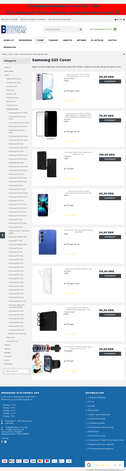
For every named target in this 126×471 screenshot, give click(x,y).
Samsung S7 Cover (16, 241)
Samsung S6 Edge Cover (18, 244)
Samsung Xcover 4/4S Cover (17, 131)
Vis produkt (110, 81)
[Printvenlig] (124, 54)
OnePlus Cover (12, 105)
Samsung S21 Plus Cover (18, 182)
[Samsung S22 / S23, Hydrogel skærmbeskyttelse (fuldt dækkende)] (46, 203)
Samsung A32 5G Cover (17, 301)
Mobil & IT (9, 40)
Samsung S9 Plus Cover (17, 216)
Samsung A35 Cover (16, 290)
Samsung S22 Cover (16, 174)
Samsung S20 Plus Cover (18, 197)
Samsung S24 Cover (16, 151)
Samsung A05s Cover (16, 330)
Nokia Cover (11, 101)
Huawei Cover (12, 86)
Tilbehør (53, 40)
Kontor (112, 40)
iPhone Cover (12, 94)
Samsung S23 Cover (16, 163)
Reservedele (25, 40)
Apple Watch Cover (14, 79)
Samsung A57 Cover (16, 259)
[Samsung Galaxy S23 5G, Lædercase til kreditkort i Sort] (46, 164)
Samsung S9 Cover (16, 219)
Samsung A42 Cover (16, 282)
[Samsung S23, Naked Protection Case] (46, 281)
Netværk (81, 40)
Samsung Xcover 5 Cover (18, 126)
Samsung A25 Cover (16, 311)
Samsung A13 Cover (16, 326)
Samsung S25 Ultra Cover (18, 140)
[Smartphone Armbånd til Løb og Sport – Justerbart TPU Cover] (46, 358)
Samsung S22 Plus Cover (18, 170)
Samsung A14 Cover (16, 322)
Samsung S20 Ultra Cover (18, 193)
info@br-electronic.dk (15, 430)
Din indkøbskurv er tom (101, 29)
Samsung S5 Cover (16, 252)
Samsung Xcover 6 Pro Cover (17, 118)
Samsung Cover (12, 109)
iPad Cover (11, 90)
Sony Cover (11, 337)
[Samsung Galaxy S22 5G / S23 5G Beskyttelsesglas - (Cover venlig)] (46, 86)
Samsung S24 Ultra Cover (18, 148)
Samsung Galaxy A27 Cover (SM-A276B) (17, 306)
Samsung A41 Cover (16, 286)
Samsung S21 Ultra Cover (18, 178)
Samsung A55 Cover (16, 263)
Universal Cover (12, 341)
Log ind (119, 19)
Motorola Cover (12, 98)
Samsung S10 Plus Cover (18, 208)
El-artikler (97, 40)
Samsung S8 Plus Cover (17, 223)
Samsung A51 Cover (16, 278)
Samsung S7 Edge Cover (18, 237)
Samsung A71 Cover (16, 256)
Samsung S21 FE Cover (17, 189)
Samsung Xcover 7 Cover (18, 113)
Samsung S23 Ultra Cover (18, 155)
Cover (40, 40)
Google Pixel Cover (14, 82)
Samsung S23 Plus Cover (18, 159)
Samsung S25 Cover (16, 144)
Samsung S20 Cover (16, 200)
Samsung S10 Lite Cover (18, 212)
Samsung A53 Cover (16, 271)
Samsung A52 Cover (16, 275)
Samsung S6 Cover (16, 248)
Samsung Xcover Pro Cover (19, 123)
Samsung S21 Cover (16, 185)
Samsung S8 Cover (16, 227)
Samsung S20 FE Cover (17, 204)
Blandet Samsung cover (17, 334)
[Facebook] (2, 235)
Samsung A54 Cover (16, 267)
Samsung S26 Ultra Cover (18, 136)
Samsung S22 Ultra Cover (18, 166)
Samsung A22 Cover (16, 318)
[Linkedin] (5, 441)
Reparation (10, 47)
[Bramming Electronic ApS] (21, 29)
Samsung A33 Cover (16, 297)
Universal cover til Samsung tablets (19, 232)
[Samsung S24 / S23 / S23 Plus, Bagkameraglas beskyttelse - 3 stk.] (46, 319)
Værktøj (67, 40)
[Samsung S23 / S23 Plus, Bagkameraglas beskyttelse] (46, 242)
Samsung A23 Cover (16, 315)
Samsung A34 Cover (16, 294)
